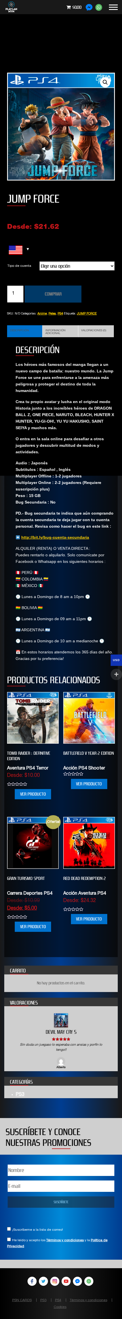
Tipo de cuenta (19, 266)
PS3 (20, 1094)
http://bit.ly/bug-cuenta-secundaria (55, 537)
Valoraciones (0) (93, 330)
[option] (61, 1041)
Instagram (54, 1281)
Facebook (32, 1281)
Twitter (43, 1281)
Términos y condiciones (65, 1240)
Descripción (19, 330)
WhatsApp (88, 1281)
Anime (42, 313)
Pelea (52, 313)
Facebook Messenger (77, 1281)
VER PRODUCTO (33, 794)
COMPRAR (53, 294)
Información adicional (55, 332)
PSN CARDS (22, 1300)
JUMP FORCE (87, 313)
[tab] (25, 331)
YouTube (66, 1281)
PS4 (60, 313)
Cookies (60, 1307)
